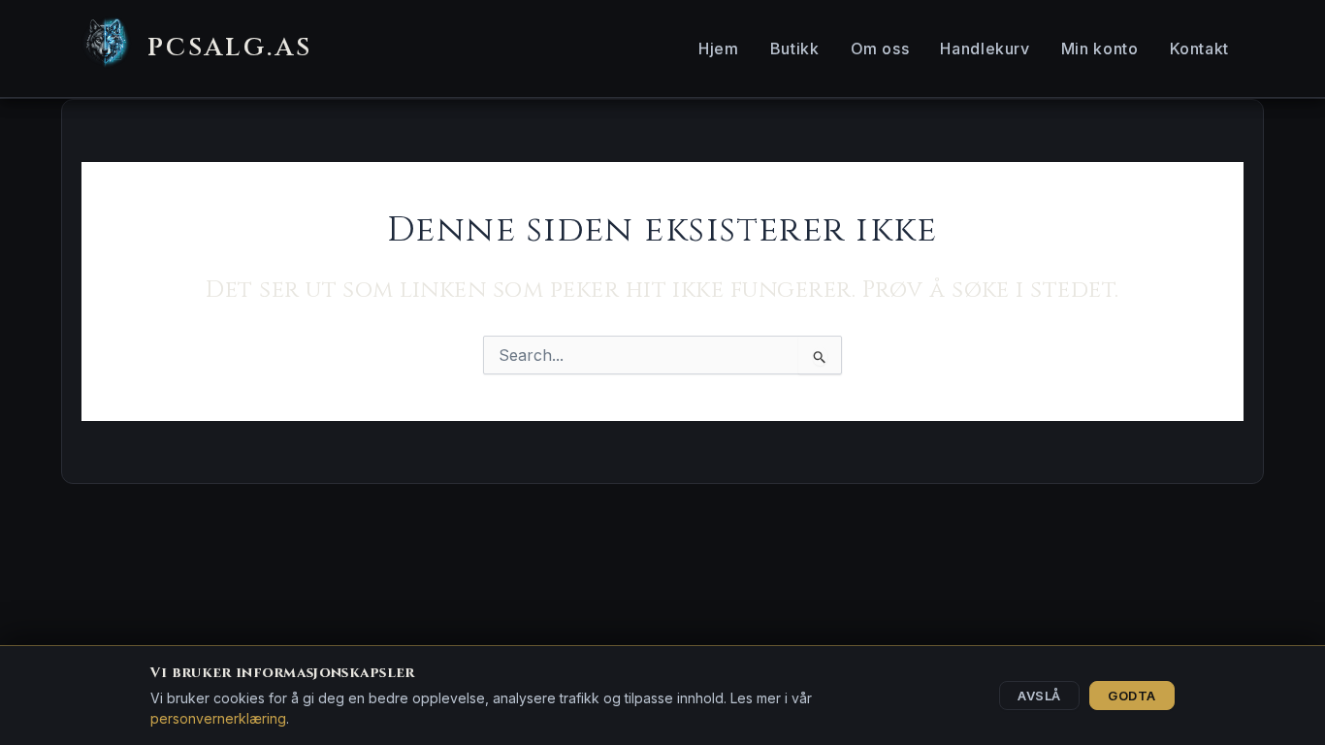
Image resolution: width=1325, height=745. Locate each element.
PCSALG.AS (229, 48)
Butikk (795, 48)
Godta (1132, 695)
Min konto (1100, 48)
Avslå (1039, 695)
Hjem (718, 48)
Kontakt (1199, 48)
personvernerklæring (218, 718)
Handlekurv (984, 48)
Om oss (880, 48)
